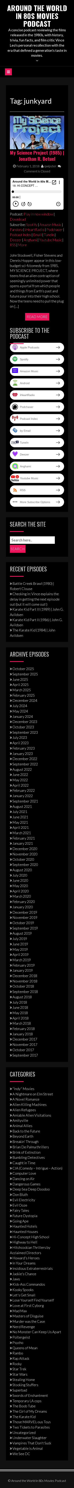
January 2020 (22, 907)
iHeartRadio (34, 229)
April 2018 (20, 1018)
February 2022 (23, 790)
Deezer (16, 240)
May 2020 (20, 886)
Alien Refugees (24, 1110)
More (22, 245)
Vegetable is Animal (27, 1448)
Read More (37, 317)
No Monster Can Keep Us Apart (36, 1332)
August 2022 (22, 769)
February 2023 (23, 748)
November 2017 (24, 1044)
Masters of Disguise (27, 1316)
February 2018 (23, 1028)
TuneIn (49, 234)
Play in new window (38, 214)
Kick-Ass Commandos (28, 1284)
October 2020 (23, 859)
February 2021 (23, 838)
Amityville (20, 1120)
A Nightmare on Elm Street (32, 1094)
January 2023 (22, 753)
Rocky (17, 1364)
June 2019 (20, 944)
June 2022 (20, 774)
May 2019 (20, 949)
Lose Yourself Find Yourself (33, 1300)
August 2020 (22, 870)
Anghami (30, 240)
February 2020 (23, 901)
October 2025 (23, 669)
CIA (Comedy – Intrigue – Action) (37, 1168)
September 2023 (25, 732)
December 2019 (24, 912)
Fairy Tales (20, 1210)
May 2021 (20, 822)
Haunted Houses (25, 1231)
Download (18, 219)
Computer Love (24, 1173)
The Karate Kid (24, 1416)
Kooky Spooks (23, 1289)
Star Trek (19, 1369)
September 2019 (25, 928)
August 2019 (22, 933)
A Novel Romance (25, 1099)
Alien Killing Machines (29, 1104)
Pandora (16, 229)
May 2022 (20, 780)
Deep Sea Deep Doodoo (31, 1189)
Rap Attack (20, 1358)
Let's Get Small (23, 1295)
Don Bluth (20, 1194)
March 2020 (21, 896)
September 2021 (25, 801)
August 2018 (22, 997)
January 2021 (22, 843)
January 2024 (22, 716)
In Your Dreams (24, 1263)
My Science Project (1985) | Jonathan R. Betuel (37, 155)
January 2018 (22, 1034)
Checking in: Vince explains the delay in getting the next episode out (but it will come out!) (35, 599)
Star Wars (19, 1374)
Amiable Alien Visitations (31, 1115)
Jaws (16, 1279)
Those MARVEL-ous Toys (31, 1422)
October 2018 (23, 986)
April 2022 (20, 785)
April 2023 (20, 743)
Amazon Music (50, 224)
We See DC (21, 1454)
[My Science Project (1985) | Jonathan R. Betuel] (37, 132)
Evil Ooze (19, 1205)
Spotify (31, 224)
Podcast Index (20, 234)
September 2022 (25, 764)
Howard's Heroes (26, 1258)
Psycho (17, 1342)
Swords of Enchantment (30, 1395)
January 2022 (22, 796)
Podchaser (54, 229)
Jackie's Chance (24, 1274)
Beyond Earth (22, 1136)
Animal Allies (22, 1126)
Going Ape (20, 1221)
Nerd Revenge (23, 1326)
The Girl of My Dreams (29, 1411)
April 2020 (20, 891)
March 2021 (21, 833)
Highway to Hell (24, 1242)
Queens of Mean (24, 1348)
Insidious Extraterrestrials (32, 1268)
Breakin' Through (25, 1141)
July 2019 (19, 938)
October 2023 (23, 727)
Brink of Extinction (26, 1152)
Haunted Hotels (24, 1226)
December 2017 (24, 1039)
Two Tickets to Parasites (31, 1427)
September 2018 (25, 991)
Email (37, 234)
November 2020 (24, 854)
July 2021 (19, 811)
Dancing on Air (23, 1178)
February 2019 (23, 965)
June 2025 (20, 679)
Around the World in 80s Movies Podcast (37, 16)
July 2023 (19, 737)
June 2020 (20, 880)
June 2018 (20, 1007)
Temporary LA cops (26, 1401)
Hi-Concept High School (30, 1237)
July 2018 (19, 1002)
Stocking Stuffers (25, 1385)
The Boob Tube (24, 1406)
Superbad (19, 1390)
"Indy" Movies (23, 1088)
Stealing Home (23, 1379)
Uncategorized (24, 1432)
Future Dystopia (24, 1216)
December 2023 (24, 721)
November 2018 (24, 981)
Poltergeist (21, 1337)
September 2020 (25, 864)
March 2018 (21, 1023)
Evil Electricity (23, 1200)
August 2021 (22, 806)
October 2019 (23, 923)
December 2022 (24, 758)
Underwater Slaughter (29, 1437)
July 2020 (19, 875)
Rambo (17, 1353)
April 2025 (20, 684)
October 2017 (23, 1050)
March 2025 (21, 690)
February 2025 (23, 695)
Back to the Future (26, 1131)
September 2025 (25, 674)
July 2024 (19, 706)
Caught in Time (23, 1163)
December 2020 (24, 848)
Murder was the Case (28, 1321)
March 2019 (21, 960)
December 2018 (24, 976)
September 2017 (25, 1055)
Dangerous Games (26, 1184)
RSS (13, 245)
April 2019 (20, 954)
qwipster (50, 166)
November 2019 (24, 917)
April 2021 (20, 827)
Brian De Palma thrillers (30, 1147)
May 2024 (20, 711)
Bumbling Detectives (28, 1157)
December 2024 (24, 700)
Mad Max (19, 1311)
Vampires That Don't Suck (31, 1443)
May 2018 (20, 1013)
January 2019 (22, 970)
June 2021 (20, 817)
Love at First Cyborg (28, 1305)
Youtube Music (50, 240)
